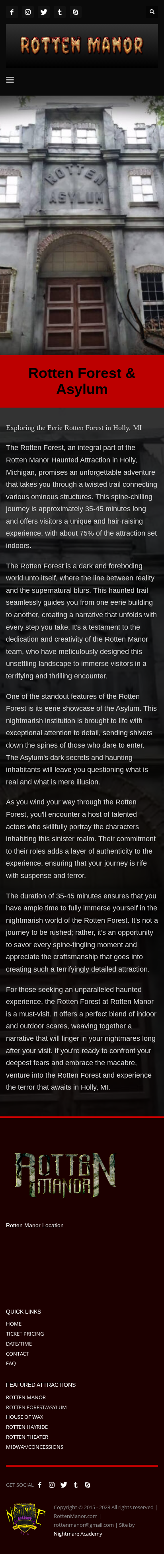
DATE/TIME (19, 1343)
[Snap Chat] (76, 12)
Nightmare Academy (78, 1533)
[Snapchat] (88, 1485)
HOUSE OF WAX (24, 1416)
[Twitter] (44, 12)
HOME (13, 1323)
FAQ (11, 1363)
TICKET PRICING (25, 1333)
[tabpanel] (82, 225)
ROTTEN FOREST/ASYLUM (36, 1407)
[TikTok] (76, 1485)
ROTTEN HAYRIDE (27, 1426)
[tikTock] (60, 12)
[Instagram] (28, 12)
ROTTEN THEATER (27, 1436)
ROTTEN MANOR (26, 1397)
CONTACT (17, 1353)
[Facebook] (12, 12)
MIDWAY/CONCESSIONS (34, 1446)
